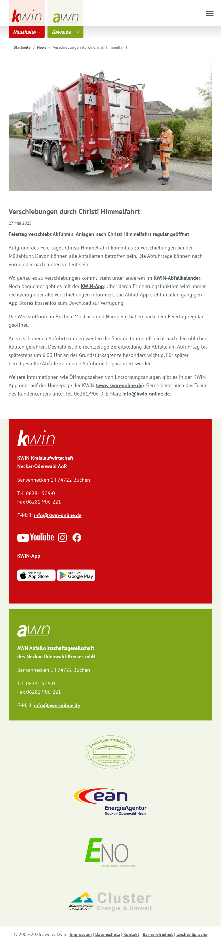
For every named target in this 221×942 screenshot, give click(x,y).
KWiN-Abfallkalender (177, 278)
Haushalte (24, 32)
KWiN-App (92, 286)
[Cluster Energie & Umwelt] (110, 902)
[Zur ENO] (110, 853)
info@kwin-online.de (146, 393)
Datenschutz (107, 934)
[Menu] (210, 13)
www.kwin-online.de (119, 385)
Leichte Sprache (191, 934)
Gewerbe (61, 32)
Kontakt (131, 934)
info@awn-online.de (57, 705)
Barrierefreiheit (158, 934)
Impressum (81, 934)
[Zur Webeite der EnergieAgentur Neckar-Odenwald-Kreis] (110, 802)
